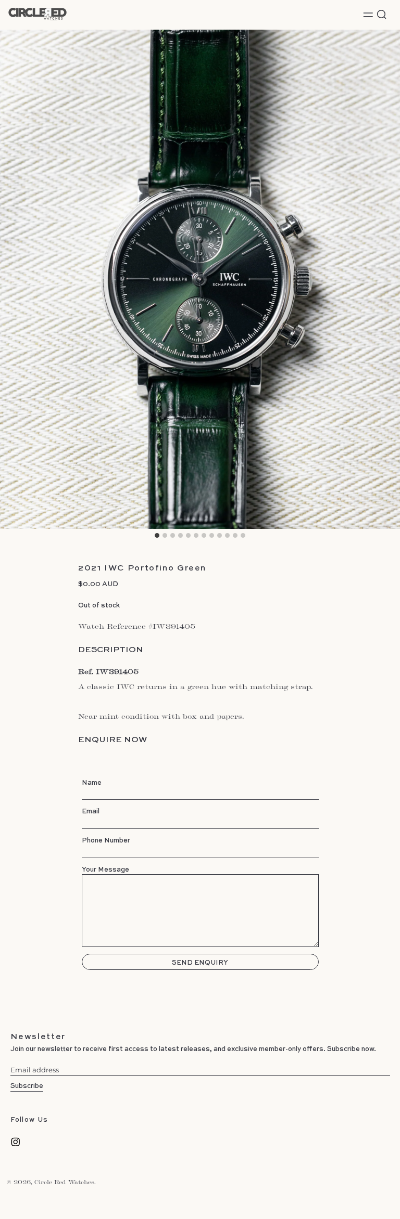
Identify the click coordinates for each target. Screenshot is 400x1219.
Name (92, 782)
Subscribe (26, 1085)
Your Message (105, 869)
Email (90, 811)
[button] (382, 15)
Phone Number (106, 840)
